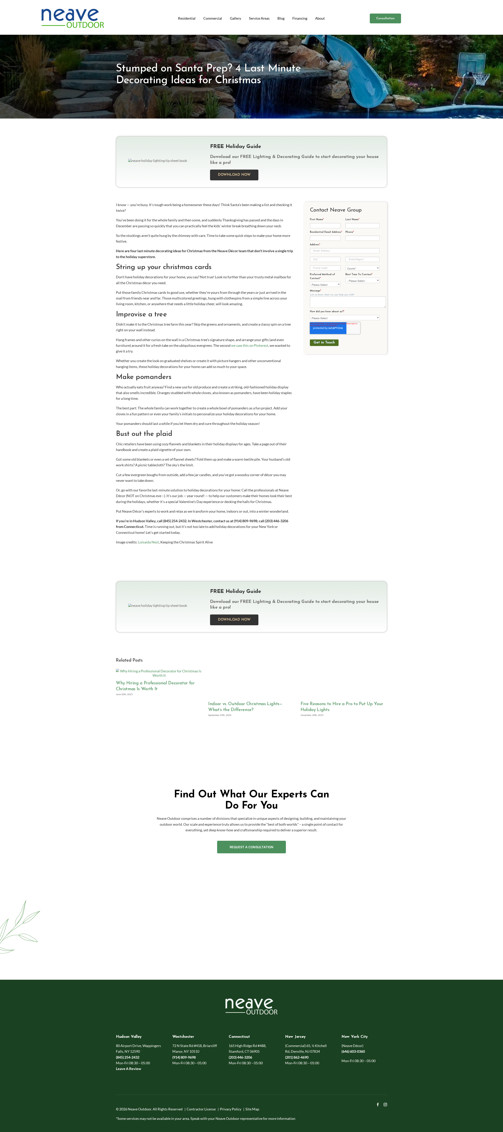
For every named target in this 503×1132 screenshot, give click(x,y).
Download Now (234, 175)
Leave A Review (128, 1068)
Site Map (252, 1109)
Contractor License (201, 1109)
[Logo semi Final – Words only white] (251, 996)
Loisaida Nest (148, 542)
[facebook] (378, 1104)
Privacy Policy (230, 1109)
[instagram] (385, 1104)
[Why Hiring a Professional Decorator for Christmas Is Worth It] (159, 671)
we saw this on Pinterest (249, 345)
